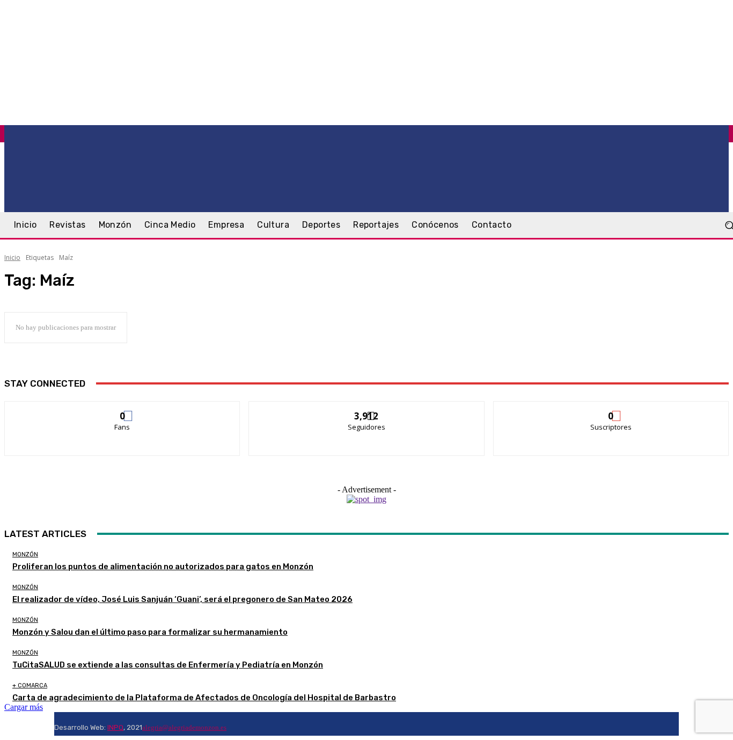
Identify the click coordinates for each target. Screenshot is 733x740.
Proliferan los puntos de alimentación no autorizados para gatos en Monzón (162, 566)
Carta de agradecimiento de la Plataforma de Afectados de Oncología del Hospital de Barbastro (204, 697)
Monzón (25, 554)
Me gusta (122, 409)
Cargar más (23, 707)
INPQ (115, 727)
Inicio (12, 257)
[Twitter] (258, 723)
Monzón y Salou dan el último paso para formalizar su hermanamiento (150, 632)
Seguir (366, 409)
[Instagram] (245, 723)
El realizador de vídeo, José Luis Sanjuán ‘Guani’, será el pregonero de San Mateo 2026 (182, 599)
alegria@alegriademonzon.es (184, 727)
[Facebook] (232, 723)
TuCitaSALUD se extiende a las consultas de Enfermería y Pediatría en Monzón (167, 665)
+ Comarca (29, 685)
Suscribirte (611, 409)
